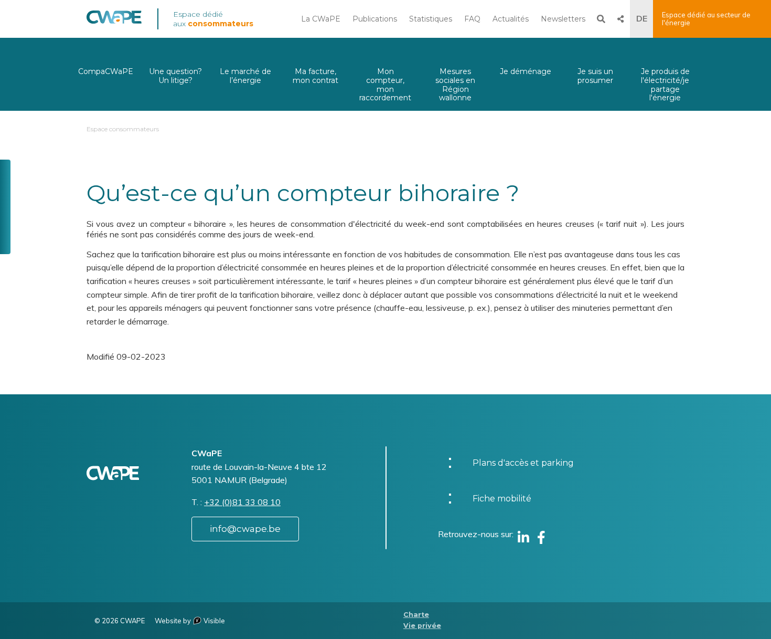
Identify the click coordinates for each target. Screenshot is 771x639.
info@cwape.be (245, 528)
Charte (416, 615)
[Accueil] (114, 21)
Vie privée (422, 626)
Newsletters (563, 19)
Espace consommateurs (123, 129)
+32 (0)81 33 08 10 (242, 502)
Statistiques (430, 19)
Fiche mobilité (502, 499)
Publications (374, 19)
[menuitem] (106, 74)
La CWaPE (320, 19)
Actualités (510, 19)
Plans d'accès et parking (523, 463)
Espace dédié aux (213, 18)
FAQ (472, 19)
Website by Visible (190, 620)
